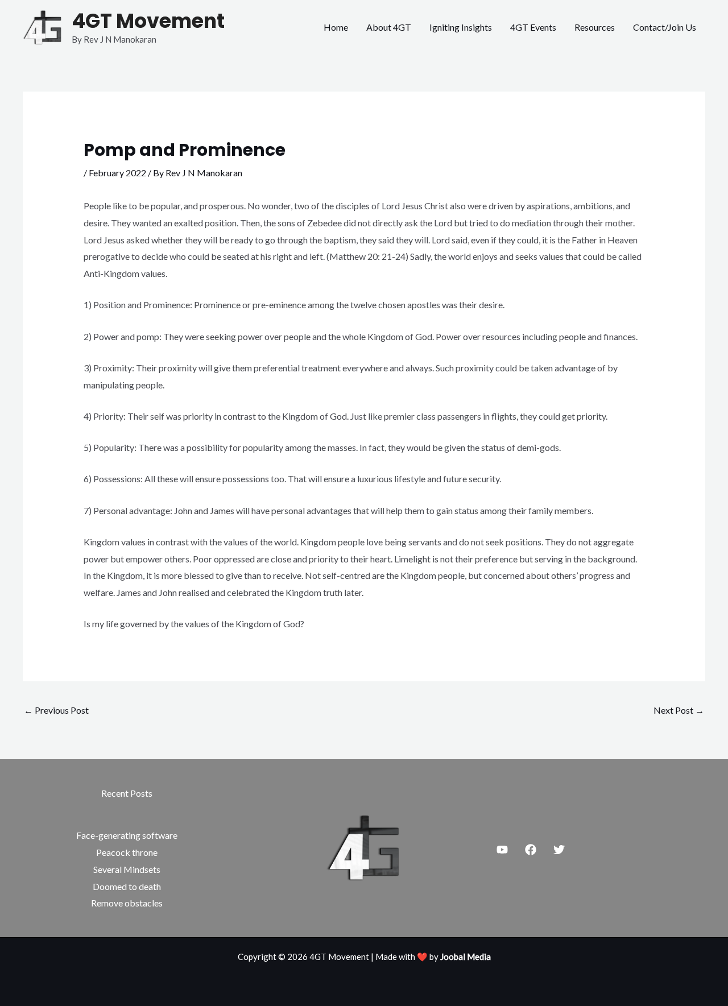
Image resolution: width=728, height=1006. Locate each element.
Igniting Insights (460, 27)
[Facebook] (530, 849)
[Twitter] (559, 849)
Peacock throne (127, 852)
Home (336, 27)
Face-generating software (126, 835)
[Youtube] (502, 849)
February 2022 (117, 172)
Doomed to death (127, 886)
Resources (594, 27)
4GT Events (533, 27)
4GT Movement (148, 21)
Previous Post (56, 710)
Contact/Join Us (664, 27)
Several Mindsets (126, 869)
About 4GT (388, 27)
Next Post (678, 710)
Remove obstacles (127, 902)
